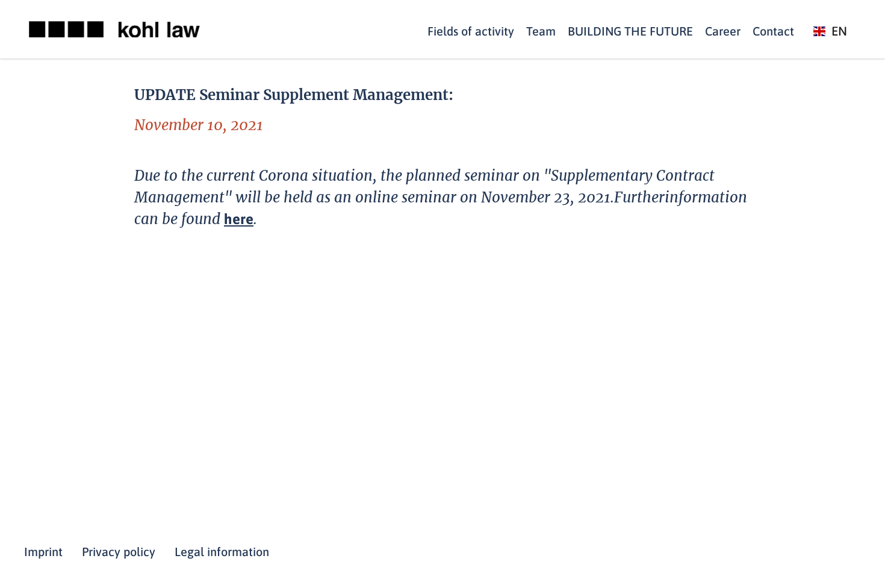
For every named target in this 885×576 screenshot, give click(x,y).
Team (541, 30)
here (238, 219)
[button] (830, 31)
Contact (773, 30)
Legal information (222, 552)
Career (723, 30)
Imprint (43, 552)
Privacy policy (118, 552)
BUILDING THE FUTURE (630, 30)
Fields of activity (470, 30)
